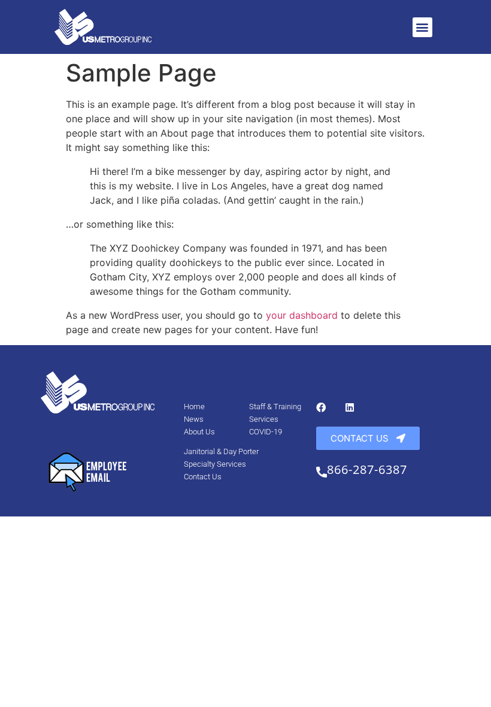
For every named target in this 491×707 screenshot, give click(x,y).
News (194, 419)
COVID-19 (265, 431)
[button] (422, 27)
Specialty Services (215, 464)
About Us (199, 431)
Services (263, 419)
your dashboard (302, 315)
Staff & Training (275, 406)
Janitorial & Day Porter (221, 451)
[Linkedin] (349, 407)
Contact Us (203, 476)
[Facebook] (321, 407)
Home (194, 406)
